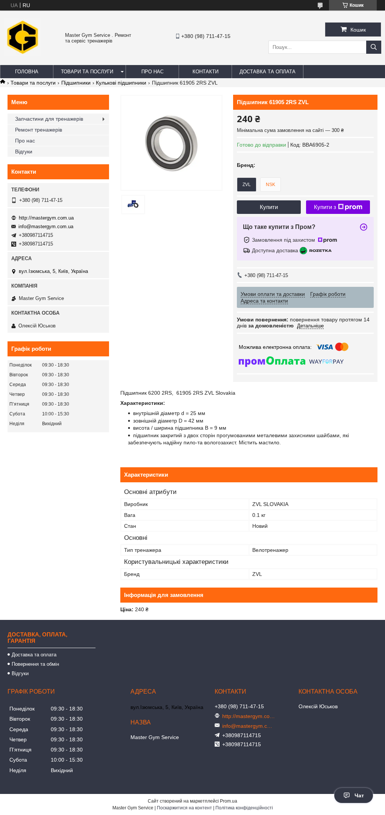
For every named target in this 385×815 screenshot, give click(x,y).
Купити (269, 207)
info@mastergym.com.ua (45, 226)
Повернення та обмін (35, 664)
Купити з (325, 207)
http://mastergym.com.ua (46, 218)
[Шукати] (373, 47)
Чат (359, 795)
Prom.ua (228, 801)
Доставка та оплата (267, 71)
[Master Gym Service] (22, 54)
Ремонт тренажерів (38, 130)
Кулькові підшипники (121, 83)
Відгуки (23, 151)
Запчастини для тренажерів (49, 119)
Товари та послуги (87, 71)
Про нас (152, 71)
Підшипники (76, 83)
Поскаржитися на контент (184, 807)
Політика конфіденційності (244, 807)
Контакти (205, 71)
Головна (26, 71)
